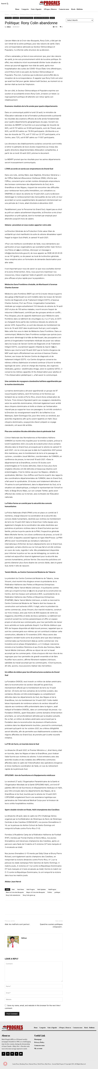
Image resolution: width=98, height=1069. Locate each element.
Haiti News (20, 889)
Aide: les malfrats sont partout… (17, 924)
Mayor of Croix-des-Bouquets (35, 892)
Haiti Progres (31, 889)
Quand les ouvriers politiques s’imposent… (51, 925)
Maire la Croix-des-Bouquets (15, 892)
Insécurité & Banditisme (41, 18)
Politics (49, 892)
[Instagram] (8, 1054)
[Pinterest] (18, 32)
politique (57, 892)
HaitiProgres (52, 889)
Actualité (15, 18)
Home (7, 14)
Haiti (13, 889)
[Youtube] (21, 1054)
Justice (52, 18)
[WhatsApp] (23, 32)
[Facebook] (7, 32)
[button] (5, 3)
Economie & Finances (26, 18)
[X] (12, 32)
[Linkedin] (12, 1054)
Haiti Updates (41, 889)
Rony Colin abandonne (13, 895)
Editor (9, 27)
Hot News (14, 14)
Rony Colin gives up (29, 895)
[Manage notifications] (5, 1064)
